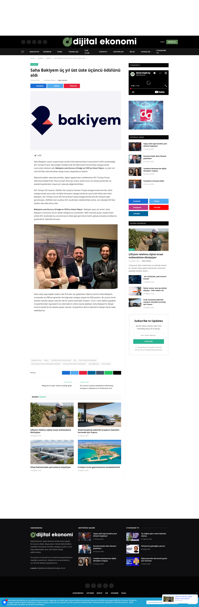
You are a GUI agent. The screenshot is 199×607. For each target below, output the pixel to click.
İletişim (90, 593)
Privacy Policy (149, 350)
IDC (75, 360)
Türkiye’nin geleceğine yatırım (153, 546)
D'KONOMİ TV (132, 528)
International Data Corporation (74, 364)
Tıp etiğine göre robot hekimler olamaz (153, 534)
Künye (99, 593)
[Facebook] (22, 161)
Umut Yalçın (106, 364)
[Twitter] (22, 167)
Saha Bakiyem (94, 364)
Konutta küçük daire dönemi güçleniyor (154, 157)
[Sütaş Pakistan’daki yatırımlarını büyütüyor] (52, 452)
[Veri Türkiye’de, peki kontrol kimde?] (135, 279)
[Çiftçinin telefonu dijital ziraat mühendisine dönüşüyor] (52, 415)
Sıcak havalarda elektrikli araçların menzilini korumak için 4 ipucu (98, 431)
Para (59, 52)
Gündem (47, 52)
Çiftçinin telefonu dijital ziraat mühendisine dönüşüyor (50, 431)
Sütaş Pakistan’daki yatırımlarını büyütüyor (50, 467)
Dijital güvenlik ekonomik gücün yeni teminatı (154, 559)
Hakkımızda (78, 593)
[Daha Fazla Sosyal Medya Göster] (82, 86)
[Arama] (176, 51)
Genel (132, 249)
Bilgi (131, 52)
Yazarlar (144, 52)
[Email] (22, 185)
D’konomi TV (161, 52)
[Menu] (22, 51)
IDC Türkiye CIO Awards (87, 360)
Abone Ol (172, 42)
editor (46, 360)
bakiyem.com (36, 360)
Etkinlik (34, 64)
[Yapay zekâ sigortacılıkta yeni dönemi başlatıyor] (135, 146)
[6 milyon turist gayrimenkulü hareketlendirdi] (99, 452)
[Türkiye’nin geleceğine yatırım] (132, 549)
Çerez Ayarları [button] (172, 602)
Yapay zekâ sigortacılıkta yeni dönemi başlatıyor (155, 145)
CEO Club (88, 52)
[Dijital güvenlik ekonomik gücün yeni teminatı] (132, 561)
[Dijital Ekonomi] (99, 42)
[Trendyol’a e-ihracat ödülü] (135, 184)
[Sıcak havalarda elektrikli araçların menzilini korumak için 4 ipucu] (99, 415)
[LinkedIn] (22, 173)
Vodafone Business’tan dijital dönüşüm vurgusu (154, 169)
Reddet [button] (182, 602)
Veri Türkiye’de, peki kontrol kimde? (154, 277)
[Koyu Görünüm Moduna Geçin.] (172, 52)
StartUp (103, 52)
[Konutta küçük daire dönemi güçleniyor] (135, 159)
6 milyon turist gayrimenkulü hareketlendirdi (99, 467)
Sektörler (118, 52)
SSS (106, 593)
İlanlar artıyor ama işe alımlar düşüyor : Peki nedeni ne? (155, 289)
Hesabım (114, 593)
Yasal (123, 593)
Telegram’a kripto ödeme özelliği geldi (57, 385)
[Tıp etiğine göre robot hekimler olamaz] (132, 536)
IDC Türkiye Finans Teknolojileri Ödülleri (46, 364)
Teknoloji (73, 52)
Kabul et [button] (192, 602)
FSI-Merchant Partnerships (61, 360)
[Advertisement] (99, 17)
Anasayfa (34, 52)
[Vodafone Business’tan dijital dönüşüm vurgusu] (135, 171)
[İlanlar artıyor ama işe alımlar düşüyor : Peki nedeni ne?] (135, 291)
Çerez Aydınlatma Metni (156, 602)
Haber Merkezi (63, 80)
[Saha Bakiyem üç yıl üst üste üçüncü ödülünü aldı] (75, 120)
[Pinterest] (22, 179)
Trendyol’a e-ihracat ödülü (153, 181)
